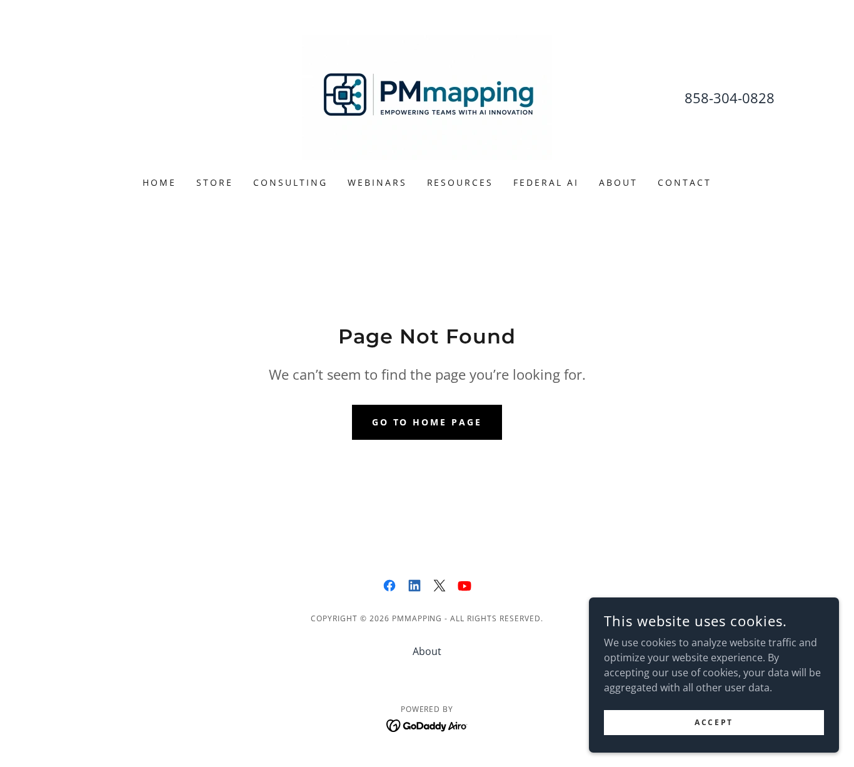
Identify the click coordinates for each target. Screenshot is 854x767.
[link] (427, 96)
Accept (714, 722)
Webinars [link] (377, 182)
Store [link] (214, 182)
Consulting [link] (290, 182)
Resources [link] (460, 182)
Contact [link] (684, 182)
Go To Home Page (427, 422)
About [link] (618, 182)
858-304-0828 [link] (730, 97)
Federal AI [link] (546, 182)
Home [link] (159, 182)
